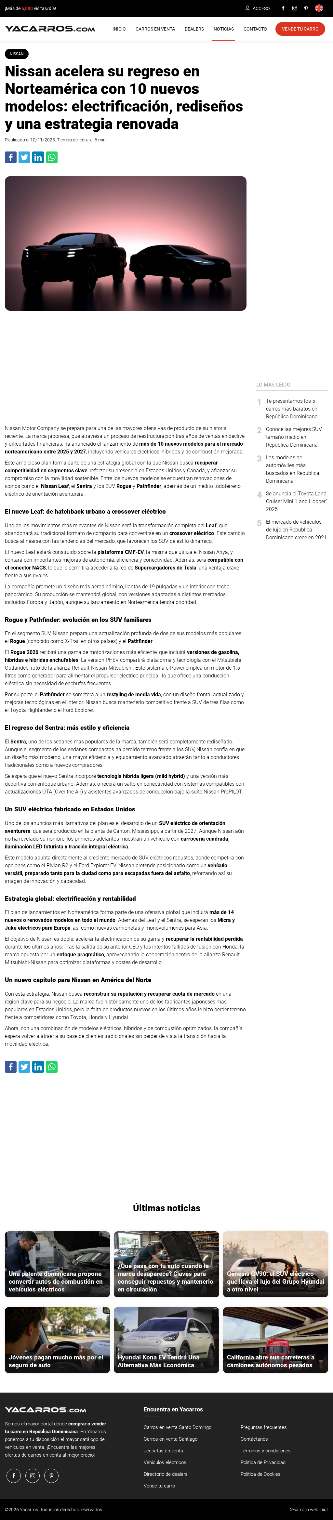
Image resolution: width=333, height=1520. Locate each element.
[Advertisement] (125, 366)
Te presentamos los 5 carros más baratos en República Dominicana (292, 409)
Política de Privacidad (263, 1462)
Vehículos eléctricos (165, 1462)
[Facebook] (283, 8)
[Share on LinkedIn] (38, 162)
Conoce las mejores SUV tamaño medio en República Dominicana (294, 437)
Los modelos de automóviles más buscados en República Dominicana (292, 469)
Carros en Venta (155, 29)
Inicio (119, 29)
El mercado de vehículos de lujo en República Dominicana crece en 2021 (296, 530)
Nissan (17, 54)
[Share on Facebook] (11, 162)
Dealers (194, 29)
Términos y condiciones (266, 1451)
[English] (320, 8)
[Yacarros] (50, 28)
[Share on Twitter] (25, 162)
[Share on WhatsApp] (52, 162)
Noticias (224, 29)
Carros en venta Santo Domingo (177, 1427)
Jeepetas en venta (163, 1451)
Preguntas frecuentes (264, 1427)
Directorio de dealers (166, 1474)
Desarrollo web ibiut (308, 1509)
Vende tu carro (159, 1486)
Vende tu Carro (300, 29)
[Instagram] (294, 8)
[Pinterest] (306, 8)
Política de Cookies (261, 1474)
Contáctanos (254, 1439)
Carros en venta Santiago (170, 1439)
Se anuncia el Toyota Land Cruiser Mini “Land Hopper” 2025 (296, 501)
